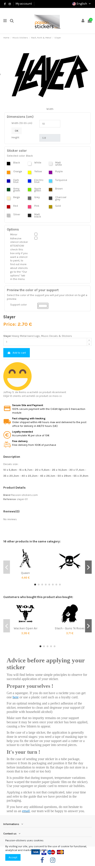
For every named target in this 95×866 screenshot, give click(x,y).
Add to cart (19, 352)
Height (15, 137)
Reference (9, 499)
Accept (13, 857)
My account (23, 3)
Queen (25, 573)
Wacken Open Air (25, 628)
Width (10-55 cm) (21, 123)
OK (16, 130)
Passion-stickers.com (24, 495)
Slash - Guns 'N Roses (70, 628)
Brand (6, 495)
